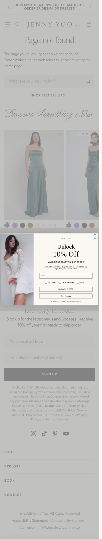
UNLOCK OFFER (65, 289)
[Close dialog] (95, 236)
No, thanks (66, 296)
